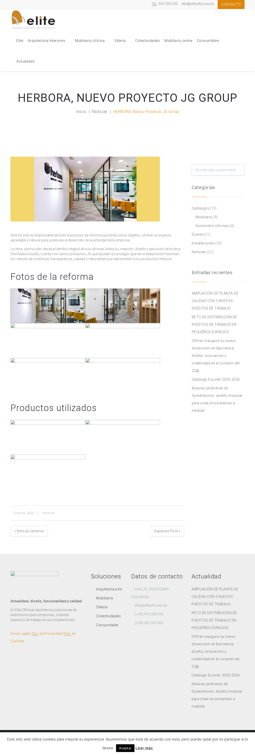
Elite (19, 41)
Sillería (120, 41)
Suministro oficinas (212, 226)
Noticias (100, 111)
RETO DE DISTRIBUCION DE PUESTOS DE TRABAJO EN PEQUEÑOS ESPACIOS (214, 324)
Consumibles (208, 41)
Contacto (231, 4)
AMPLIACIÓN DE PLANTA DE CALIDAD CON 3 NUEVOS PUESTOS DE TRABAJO (215, 300)
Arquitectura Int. (109, 589)
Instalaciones (203, 243)
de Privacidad (47, 634)
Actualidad (25, 61)
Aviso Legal (20, 634)
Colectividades (147, 41)
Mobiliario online (178, 41)
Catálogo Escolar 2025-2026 (216, 379)
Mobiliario (203, 217)
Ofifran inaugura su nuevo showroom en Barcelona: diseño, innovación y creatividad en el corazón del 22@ (216, 356)
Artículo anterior (29, 531)
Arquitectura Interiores (46, 41)
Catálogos (200, 208)
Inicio (81, 111)
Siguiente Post (167, 531)
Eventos (198, 234)
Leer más (144, 748)
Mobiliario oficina (90, 41)
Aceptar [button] (125, 748)
